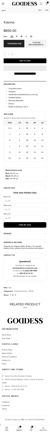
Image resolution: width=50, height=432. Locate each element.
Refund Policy (7, 353)
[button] (25, 68)
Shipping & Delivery (13, 242)
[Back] (4, 10)
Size (5, 36)
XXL (10, 158)
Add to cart (24, 61)
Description (9, 84)
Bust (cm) (7, 197)
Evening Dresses (20, 291)
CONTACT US (9, 255)
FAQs (4, 364)
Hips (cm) (7, 214)
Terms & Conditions (9, 357)
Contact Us (6, 360)
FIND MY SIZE (9, 188)
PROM (30, 291)
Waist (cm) (7, 205)
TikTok (4, 409)
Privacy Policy (7, 350)
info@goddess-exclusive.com (25, 268)
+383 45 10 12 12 (26, 273)
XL (10, 152)
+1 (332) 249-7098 (29, 271)
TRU (22, 420)
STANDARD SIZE (15, 44)
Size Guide (8, 114)
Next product (46, 10)
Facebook (5, 405)
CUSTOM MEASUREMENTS (36, 44)
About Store (6, 335)
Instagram (6, 402)
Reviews (7, 234)
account (41, 3)
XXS (10, 128)
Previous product (40, 10)
